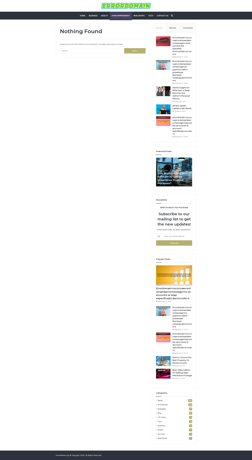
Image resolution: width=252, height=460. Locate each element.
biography (162, 409)
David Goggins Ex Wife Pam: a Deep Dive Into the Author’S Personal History (181, 93)
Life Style (162, 417)
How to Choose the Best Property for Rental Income (181, 360)
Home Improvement (121, 16)
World (160, 400)
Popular (159, 28)
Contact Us (162, 16)
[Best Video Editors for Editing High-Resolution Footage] (163, 374)
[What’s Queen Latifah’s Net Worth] (163, 109)
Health (104, 16)
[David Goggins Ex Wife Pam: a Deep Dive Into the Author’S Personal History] (163, 91)
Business (93, 16)
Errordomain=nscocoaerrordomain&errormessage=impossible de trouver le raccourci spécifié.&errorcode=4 (182, 125)
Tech (150, 16)
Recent (172, 28)
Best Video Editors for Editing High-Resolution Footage (182, 373)
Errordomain (163, 405)
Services (161, 434)
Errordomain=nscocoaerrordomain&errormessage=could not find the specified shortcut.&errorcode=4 (182, 45)
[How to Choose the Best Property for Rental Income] (163, 361)
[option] (174, 172)
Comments (188, 28)
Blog (159, 413)
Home (82, 16)
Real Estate (139, 16)
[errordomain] (126, 6)
